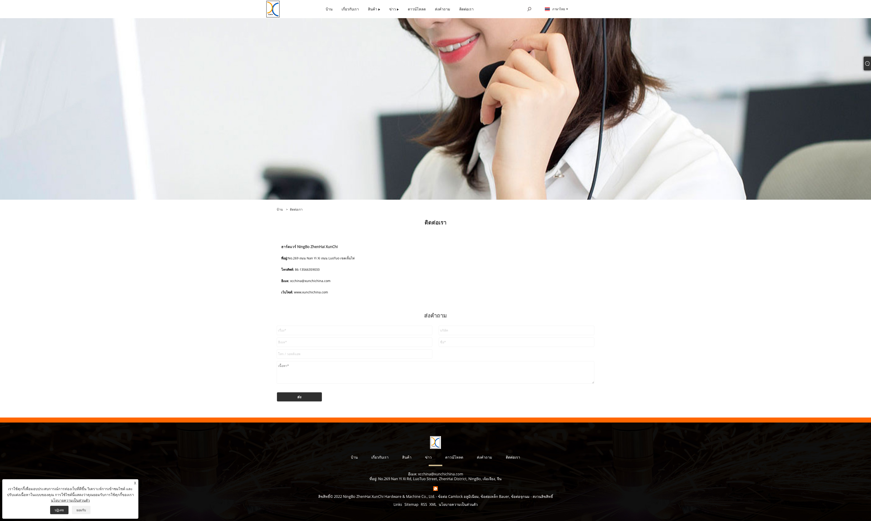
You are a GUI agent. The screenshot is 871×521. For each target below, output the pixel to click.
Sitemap (411, 504)
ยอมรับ (81, 510)
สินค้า (406, 457)
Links (398, 504)
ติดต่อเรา (296, 209)
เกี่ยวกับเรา (380, 457)
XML (432, 504)
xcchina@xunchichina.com (440, 474)
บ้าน (354, 457)
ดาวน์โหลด (454, 457)
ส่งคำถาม (484, 457)
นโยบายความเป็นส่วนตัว (458, 504)
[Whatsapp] (435, 488)
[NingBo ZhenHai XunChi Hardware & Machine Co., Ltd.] (273, 9)
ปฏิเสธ (59, 510)
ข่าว (428, 457)
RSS (424, 504)
